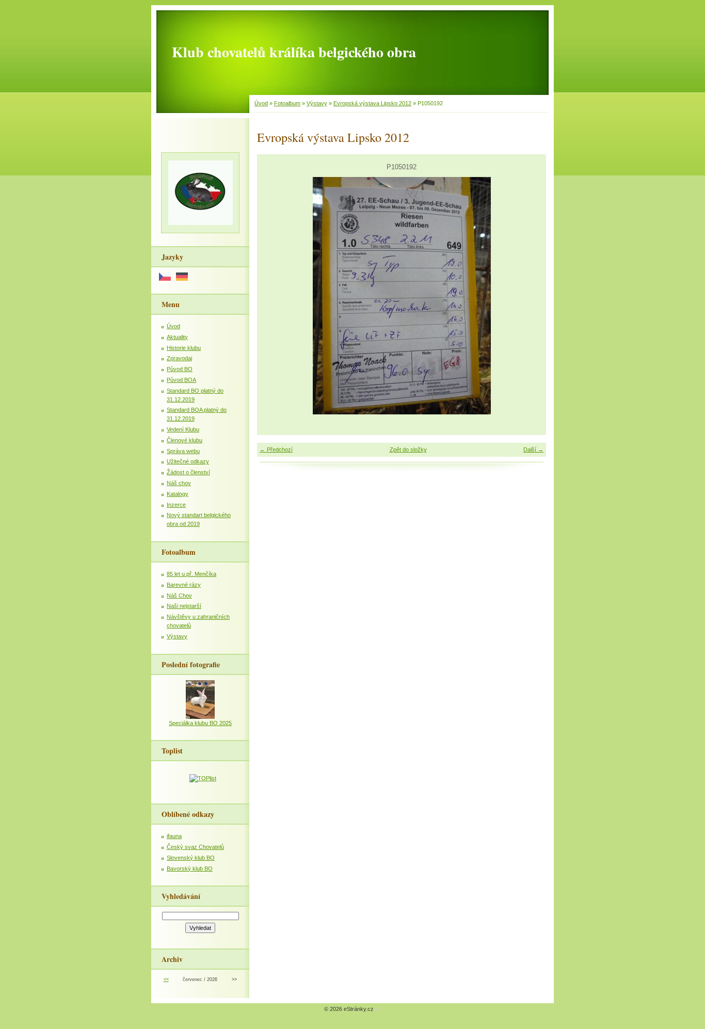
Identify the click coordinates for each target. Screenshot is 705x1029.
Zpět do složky (408, 449)
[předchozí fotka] (273, 295)
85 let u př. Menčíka (191, 574)
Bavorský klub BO (190, 868)
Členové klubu (184, 440)
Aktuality (177, 337)
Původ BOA (181, 380)
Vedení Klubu (183, 429)
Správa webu (183, 451)
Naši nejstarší (184, 606)
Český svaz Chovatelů (195, 847)
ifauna (174, 836)
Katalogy (177, 494)
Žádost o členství (188, 472)
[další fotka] (529, 295)
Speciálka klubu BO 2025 (200, 723)
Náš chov (179, 483)
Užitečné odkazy (188, 461)
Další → (533, 449)
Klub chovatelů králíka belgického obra (294, 51)
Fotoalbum (287, 103)
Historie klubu (184, 348)
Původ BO (180, 369)
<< (166, 979)
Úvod (261, 103)
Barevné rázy (184, 585)
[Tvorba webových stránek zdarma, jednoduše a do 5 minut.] (377, 1009)
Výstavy (317, 103)
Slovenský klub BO (191, 858)
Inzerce (176, 505)
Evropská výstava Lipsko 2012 (372, 103)
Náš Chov (179, 595)
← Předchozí (276, 449)
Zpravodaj (179, 358)
